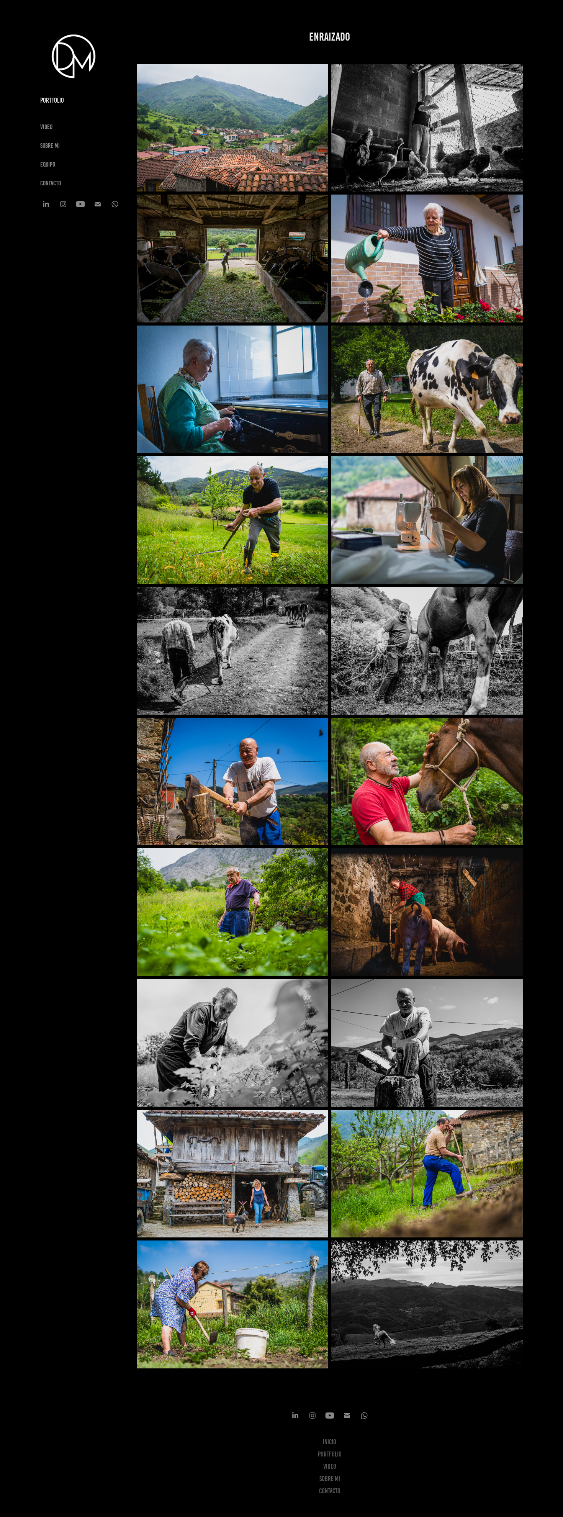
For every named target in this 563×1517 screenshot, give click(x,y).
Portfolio (52, 100)
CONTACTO (329, 1491)
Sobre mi (50, 145)
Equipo (47, 164)
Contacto (50, 183)
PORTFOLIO (330, 1454)
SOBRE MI (329, 1479)
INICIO (329, 1442)
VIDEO (46, 126)
